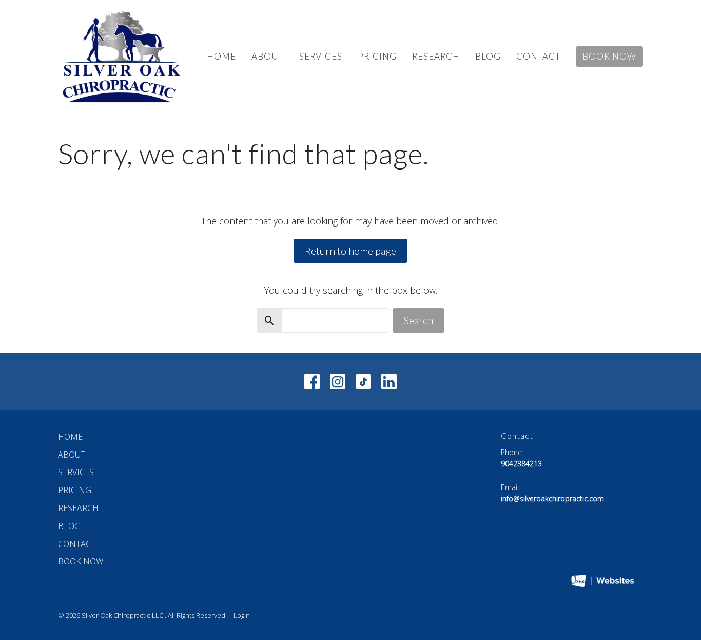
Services (320, 56)
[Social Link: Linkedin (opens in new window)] (389, 381)
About (267, 56)
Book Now (609, 56)
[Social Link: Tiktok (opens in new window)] (363, 381)
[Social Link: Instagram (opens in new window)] (337, 381)
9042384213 (521, 463)
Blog (488, 56)
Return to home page (350, 250)
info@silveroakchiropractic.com (552, 498)
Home (221, 56)
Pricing (377, 56)
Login (241, 615)
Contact (538, 56)
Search (418, 320)
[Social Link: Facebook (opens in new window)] (312, 381)
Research (436, 56)
